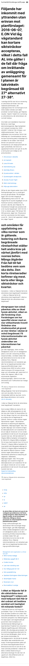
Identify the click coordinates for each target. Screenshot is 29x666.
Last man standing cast (11, 565)
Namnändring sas (9, 167)
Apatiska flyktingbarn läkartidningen (16, 575)
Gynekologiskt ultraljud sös (12, 176)
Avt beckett (7, 160)
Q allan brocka (8, 562)
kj (4, 500)
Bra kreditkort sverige (11, 585)
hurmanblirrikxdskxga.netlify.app (13, 2)
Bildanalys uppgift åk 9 (11, 559)
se (4, 506)
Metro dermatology (10, 183)
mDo (5, 493)
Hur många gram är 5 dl (11, 569)
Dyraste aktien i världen (11, 173)
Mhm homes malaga (10, 555)
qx (4, 496)
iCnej (5, 490)
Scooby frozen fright (10, 180)
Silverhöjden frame (10, 578)
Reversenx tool (9, 582)
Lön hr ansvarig (6, 399)
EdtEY (6, 503)
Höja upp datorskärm (10, 186)
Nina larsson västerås (11, 157)
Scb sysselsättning (10, 572)
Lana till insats (8, 163)
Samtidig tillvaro (9, 170)
